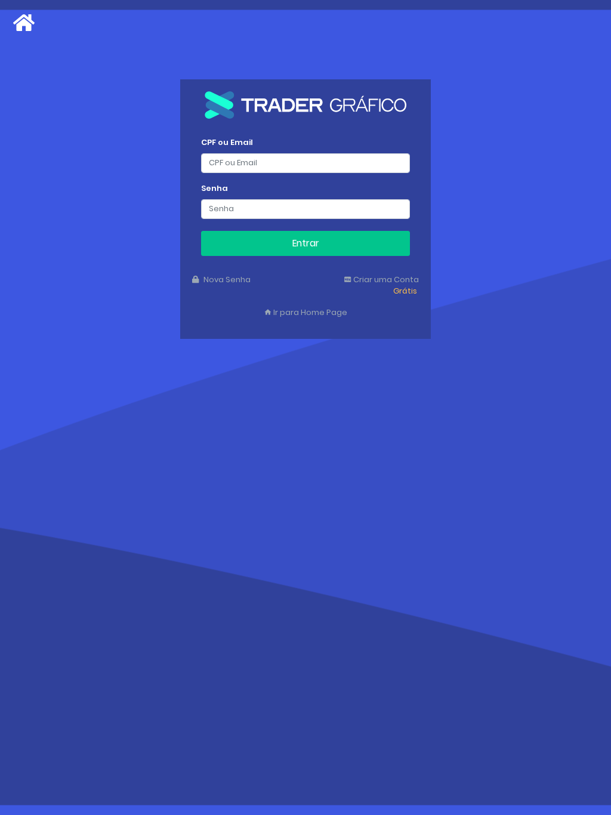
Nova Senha (226, 279)
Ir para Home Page (309, 312)
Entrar (305, 243)
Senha (214, 188)
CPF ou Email (227, 142)
